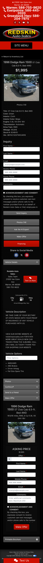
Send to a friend (12, 392)
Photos (8, 381)
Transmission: (9, 124)
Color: (5, 114)
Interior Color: (9, 119)
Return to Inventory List (13, 56)
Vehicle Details (11, 262)
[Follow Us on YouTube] (23, 22)
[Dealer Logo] (21, 33)
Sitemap (18, 555)
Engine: (6, 122)
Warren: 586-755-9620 (23, 7)
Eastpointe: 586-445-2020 (23, 11)
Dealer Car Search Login (21, 554)
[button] (6, 88)
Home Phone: (8, 176)
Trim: (5, 111)
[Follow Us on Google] (28, 22)
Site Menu (21, 45)
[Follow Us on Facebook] (15, 22)
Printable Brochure (13, 539)
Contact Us (22, 552)
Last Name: (8, 153)
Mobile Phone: (9, 169)
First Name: (8, 146)
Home (10, 552)
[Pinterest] (27, 255)
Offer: (20, 456)
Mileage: (6, 130)
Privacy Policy (30, 552)
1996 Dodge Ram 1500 (21, 64)
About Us (15, 552)
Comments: (8, 184)
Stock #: (6, 132)
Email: (5, 161)
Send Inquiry (21, 213)
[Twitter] (21, 255)
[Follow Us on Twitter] (19, 22)
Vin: (5, 135)
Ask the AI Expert (21, 229)
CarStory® (9, 387)
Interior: (6, 116)
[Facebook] (16, 255)
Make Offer (21, 236)
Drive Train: (8, 127)
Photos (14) (21, 105)
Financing (21, 244)
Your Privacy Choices (27, 555)
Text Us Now (30, 280)
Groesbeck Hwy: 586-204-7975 (23, 17)
